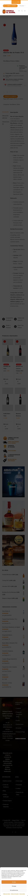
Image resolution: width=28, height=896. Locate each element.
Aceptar (14, 882)
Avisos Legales (22, 893)
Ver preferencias (14, 890)
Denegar (14, 886)
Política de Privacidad (15, 893)
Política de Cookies (6, 893)
